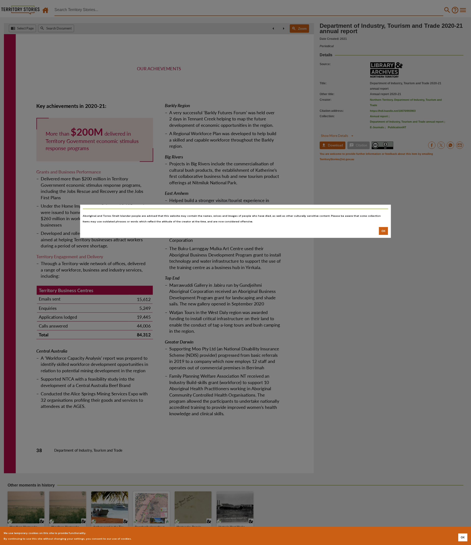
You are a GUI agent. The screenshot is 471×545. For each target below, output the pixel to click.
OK (383, 231)
